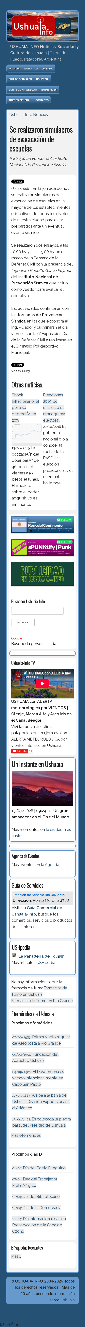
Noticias (14, 68)
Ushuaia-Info (20, 114)
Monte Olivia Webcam (22, 89)
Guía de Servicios (20, 79)
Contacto (42, 100)
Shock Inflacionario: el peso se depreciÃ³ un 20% (25, 408)
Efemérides (49, 89)
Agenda (47, 68)
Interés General (19, 100)
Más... (16, 1256)
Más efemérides (26, 1135)
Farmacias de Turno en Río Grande (42, 1000)
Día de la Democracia (36, 1207)
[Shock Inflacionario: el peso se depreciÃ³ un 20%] (27, 443)
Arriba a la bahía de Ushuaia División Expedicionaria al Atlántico (41, 1101)
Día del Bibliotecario (36, 1196)
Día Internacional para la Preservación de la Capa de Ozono (39, 1225)
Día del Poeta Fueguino (39, 1168)
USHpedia (42, 79)
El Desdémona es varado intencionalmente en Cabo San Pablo (38, 1078)
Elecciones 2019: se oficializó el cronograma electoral (54, 408)
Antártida (31, 68)
